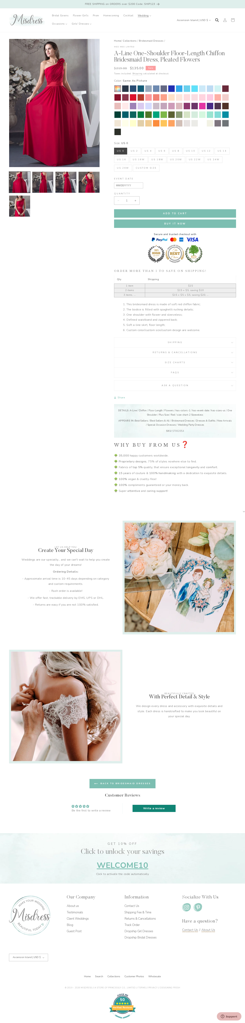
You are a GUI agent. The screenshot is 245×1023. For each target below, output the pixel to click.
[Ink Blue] (141, 88)
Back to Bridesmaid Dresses (125, 783)
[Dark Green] (117, 114)
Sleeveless (197, 414)
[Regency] (210, 106)
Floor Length (156, 410)
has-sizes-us (218, 410)
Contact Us (131, 906)
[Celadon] (179, 114)
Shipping (137, 73)
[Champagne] (141, 123)
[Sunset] (164, 97)
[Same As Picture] (117, 88)
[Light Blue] (202, 88)
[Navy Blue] (133, 88)
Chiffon (143, 410)
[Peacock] (125, 114)
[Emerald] (141, 114)
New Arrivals (224, 420)
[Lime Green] (164, 114)
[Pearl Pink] (179, 97)
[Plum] (218, 106)
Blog (70, 925)
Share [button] (121, 397)
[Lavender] (148, 106)
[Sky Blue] (210, 88)
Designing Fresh (170, 987)
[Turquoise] (210, 114)
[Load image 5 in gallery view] (19, 206)
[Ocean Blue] (179, 88)
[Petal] (187, 97)
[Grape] (194, 106)
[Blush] (125, 106)
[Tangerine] (171, 123)
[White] (202, 123)
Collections (130, 41)
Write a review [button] (154, 808)
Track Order (132, 925)
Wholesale (154, 976)
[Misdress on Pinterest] (198, 908)
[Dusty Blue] (148, 88)
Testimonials (75, 912)
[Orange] (156, 123)
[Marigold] (164, 123)
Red (173, 414)
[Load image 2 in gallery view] (42, 182)
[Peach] (171, 97)
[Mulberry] (125, 97)
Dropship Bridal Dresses (140, 937)
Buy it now (175, 223)
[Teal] (133, 114)
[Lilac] (141, 106)
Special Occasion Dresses (161, 425)
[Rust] (141, 97)
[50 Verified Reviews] (122, 1020)
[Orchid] (187, 106)
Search (99, 976)
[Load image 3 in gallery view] (66, 182)
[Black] (117, 132)
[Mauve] (171, 106)
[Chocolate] (225, 106)
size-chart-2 (183, 414)
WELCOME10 (122, 865)
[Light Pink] (194, 97)
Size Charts (175, 362)
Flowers (169, 410)
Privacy (153, 987)
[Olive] (171, 114)
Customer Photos (134, 976)
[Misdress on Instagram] (186, 908)
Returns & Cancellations (175, 352)
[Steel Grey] (225, 123)
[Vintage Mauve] (179, 106)
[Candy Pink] (210, 97)
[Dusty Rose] (117, 106)
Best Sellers (141, 420)
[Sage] (194, 114)
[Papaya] (156, 97)
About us (73, 906)
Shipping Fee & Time (137, 912)
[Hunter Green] (156, 114)
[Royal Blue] (171, 88)
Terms (142, 987)
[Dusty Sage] (187, 114)
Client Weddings (78, 919)
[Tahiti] (133, 106)
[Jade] (225, 114)
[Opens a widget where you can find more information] (229, 1016)
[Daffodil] (133, 123)
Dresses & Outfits (205, 420)
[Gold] (148, 123)
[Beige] (117, 123)
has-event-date (200, 410)
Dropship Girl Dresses (138, 931)
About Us (208, 930)
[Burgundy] (117, 97)
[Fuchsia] (202, 106)
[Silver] (194, 123)
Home (117, 41)
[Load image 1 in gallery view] (19, 182)
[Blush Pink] (202, 97)
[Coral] (218, 97)
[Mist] (218, 88)
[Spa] (218, 114)
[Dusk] (156, 106)
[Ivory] (210, 123)
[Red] (133, 97)
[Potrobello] (218, 123)
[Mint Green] (202, 114)
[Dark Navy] (125, 88)
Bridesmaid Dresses (151, 41)
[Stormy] (164, 88)
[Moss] (148, 114)
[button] (145, 15)
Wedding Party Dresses (191, 425)
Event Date (123, 178)
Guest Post (74, 931)
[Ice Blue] (187, 88)
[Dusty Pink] (225, 97)
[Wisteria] (164, 106)
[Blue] (194, 88)
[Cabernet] (225, 88)
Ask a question (175, 385)
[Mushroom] (187, 123)
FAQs (175, 372)
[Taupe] (179, 123)
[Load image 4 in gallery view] (89, 182)
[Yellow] (125, 123)
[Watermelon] (148, 97)
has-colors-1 (183, 410)
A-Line (133, 410)
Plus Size (164, 414)
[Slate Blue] (156, 88)
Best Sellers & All (160, 420)
